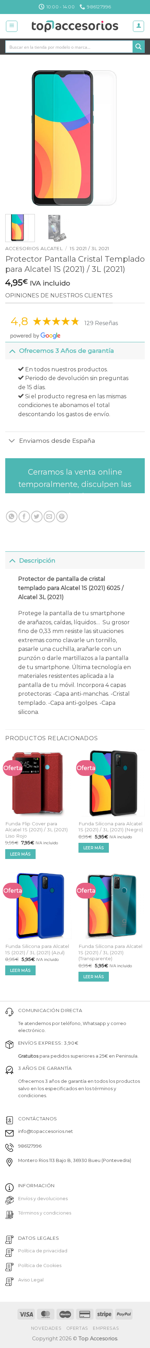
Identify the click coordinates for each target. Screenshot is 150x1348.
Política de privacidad (42, 1250)
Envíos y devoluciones (43, 1198)
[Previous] (16, 139)
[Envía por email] (49, 516)
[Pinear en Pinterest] (62, 516)
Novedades (46, 1328)
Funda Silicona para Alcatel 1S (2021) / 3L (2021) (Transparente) (110, 952)
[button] (11, 26)
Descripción (37, 560)
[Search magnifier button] (138, 47)
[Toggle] (12, 350)
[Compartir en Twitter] (37, 516)
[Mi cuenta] (138, 26)
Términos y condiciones (44, 1213)
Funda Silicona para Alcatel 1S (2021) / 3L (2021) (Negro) (110, 827)
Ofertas (77, 1328)
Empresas (106, 1328)
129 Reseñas (101, 323)
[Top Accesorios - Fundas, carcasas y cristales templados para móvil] (75, 26)
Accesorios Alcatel (33, 248)
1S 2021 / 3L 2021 (89, 248)
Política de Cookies (39, 1265)
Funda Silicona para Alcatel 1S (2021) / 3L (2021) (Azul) (37, 949)
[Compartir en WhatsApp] (11, 516)
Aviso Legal (31, 1279)
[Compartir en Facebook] (24, 516)
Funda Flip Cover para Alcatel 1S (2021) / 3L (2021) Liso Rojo (36, 830)
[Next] (133, 139)
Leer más (20, 854)
